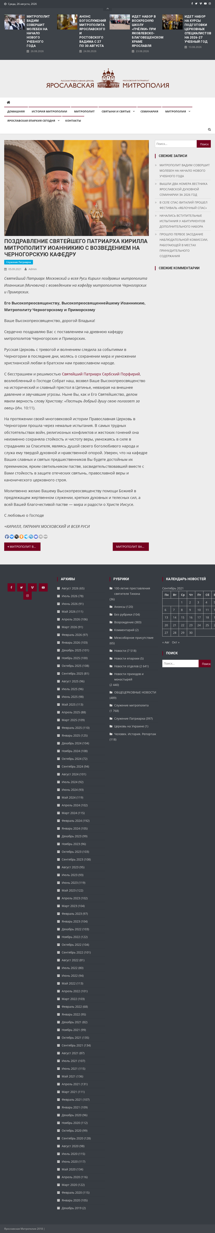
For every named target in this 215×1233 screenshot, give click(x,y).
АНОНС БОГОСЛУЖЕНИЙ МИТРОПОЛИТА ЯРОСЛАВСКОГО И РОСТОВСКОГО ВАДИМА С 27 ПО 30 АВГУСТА (92, 31)
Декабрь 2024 (71, 743)
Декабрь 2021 (71, 1022)
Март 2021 (69, 1092)
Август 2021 (70, 1053)
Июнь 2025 (70, 697)
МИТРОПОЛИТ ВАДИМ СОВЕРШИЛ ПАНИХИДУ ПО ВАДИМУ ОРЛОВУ (25, 547)
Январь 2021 (71, 1107)
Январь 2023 (71, 921)
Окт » (176, 642)
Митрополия (175, 111)
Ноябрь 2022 (71, 937)
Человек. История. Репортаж (135, 734)
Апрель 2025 (71, 712)
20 (166, 625)
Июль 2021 (69, 1061)
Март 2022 (69, 999)
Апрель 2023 (71, 898)
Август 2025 (70, 681)
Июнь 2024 (70, 790)
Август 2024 (70, 774)
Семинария (149, 111)
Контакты (73, 120)
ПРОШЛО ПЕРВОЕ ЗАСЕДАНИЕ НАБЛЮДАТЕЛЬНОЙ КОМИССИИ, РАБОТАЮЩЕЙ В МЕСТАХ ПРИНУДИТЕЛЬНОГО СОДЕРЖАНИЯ (184, 245)
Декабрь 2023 (71, 836)
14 (174, 617)
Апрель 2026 (71, 619)
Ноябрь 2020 (71, 1123)
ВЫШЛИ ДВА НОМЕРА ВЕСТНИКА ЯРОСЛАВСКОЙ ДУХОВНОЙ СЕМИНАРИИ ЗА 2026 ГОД (183, 189)
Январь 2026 (71, 642)
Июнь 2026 (70, 604)
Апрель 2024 (71, 805)
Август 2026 (70, 588)
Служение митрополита (131, 705)
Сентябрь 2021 (72, 1045)
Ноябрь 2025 (71, 658)
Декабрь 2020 (71, 1115)
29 (182, 633)
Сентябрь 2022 (72, 952)
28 (174, 633)
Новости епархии (126, 658)
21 (174, 625)
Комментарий (124, 630)
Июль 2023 (69, 875)
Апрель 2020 (71, 1177)
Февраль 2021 (72, 1100)
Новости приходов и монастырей (129, 676)
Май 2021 (69, 1076)
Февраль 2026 (72, 635)
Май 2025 (69, 704)
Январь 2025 (71, 735)
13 (166, 617)
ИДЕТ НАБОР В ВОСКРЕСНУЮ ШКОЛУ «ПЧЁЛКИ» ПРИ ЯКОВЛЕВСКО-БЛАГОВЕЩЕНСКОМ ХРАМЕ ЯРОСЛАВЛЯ (145, 31)
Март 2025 (69, 720)
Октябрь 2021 (71, 1038)
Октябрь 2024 (71, 759)
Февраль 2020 (72, 1192)
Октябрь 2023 (71, 852)
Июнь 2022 (70, 976)
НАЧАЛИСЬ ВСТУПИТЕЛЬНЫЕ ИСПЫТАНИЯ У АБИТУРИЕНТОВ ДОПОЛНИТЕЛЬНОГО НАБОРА (182, 221)
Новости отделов (126, 666)
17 (199, 617)
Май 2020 (69, 1169)
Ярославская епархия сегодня (31, 120)
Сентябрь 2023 (72, 859)
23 (191, 625)
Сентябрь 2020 (72, 1138)
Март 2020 (69, 1185)
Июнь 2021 (70, 1069)
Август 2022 (70, 960)
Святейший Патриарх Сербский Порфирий (101, 373)
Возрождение (124, 622)
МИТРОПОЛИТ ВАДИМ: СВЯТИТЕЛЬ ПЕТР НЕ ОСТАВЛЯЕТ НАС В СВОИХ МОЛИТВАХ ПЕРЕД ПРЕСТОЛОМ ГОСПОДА (132, 547)
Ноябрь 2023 (71, 844)
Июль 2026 (69, 596)
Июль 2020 (69, 1154)
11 (207, 610)
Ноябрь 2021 (71, 1030)
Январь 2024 (71, 828)
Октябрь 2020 (71, 1131)
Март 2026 (69, 627)
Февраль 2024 (72, 821)
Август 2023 (70, 867)
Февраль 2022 (72, 1007)
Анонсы (119, 607)
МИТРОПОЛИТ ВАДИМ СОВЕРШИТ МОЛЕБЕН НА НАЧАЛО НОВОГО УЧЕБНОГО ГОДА (38, 31)
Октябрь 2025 (71, 666)
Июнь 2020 (70, 1161)
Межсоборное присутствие (133, 638)
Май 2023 (69, 890)
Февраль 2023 (72, 914)
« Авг (165, 642)
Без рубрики (123, 614)
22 (182, 625)
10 (199, 610)
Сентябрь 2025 (72, 673)
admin (33, 269)
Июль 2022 (69, 968)
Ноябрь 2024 (71, 751)
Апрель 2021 (71, 1084)
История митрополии (49, 111)
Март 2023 (69, 906)
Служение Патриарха (18, 262)
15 (182, 617)
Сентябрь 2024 (72, 766)
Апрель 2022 (71, 991)
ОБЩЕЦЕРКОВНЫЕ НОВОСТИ (135, 692)
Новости (120, 651)
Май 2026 (69, 611)
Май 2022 (69, 983)
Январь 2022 (71, 1014)
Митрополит (84, 111)
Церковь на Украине (129, 726)
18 (207, 617)
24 (199, 625)
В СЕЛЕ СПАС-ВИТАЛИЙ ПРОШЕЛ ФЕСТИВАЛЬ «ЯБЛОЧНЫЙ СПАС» (183, 205)
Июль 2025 (69, 689)
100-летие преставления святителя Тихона (132, 591)
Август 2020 (70, 1146)
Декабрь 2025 (71, 650)
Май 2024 (69, 797)
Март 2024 (69, 813)
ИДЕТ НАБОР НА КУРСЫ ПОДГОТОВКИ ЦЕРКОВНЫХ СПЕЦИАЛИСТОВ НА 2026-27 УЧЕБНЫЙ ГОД (198, 29)
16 (191, 617)
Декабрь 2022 (71, 929)
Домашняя (16, 111)
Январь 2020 (71, 1200)
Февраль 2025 (72, 728)
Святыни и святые (116, 111)
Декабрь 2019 (71, 1208)
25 (207, 625)
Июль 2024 (69, 782)
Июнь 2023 (70, 883)
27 (166, 633)
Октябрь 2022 (71, 945)
